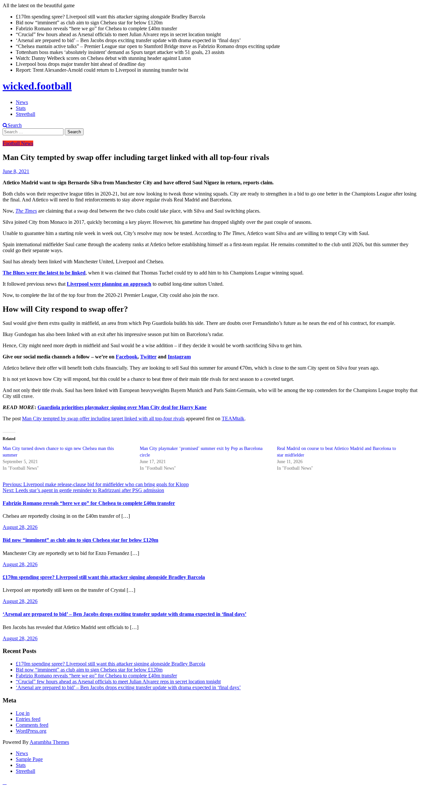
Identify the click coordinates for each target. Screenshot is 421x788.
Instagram (179, 356)
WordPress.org (31, 731)
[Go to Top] (5, 782)
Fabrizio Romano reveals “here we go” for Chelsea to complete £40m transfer (89, 503)
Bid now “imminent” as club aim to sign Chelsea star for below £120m (80, 540)
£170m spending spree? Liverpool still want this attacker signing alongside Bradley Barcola (104, 577)
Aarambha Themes (49, 742)
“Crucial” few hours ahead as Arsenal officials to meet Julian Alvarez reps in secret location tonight (118, 681)
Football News (18, 143)
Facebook (126, 356)
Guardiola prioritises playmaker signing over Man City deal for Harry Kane (122, 407)
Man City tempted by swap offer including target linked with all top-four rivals (103, 418)
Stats (21, 108)
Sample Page (29, 759)
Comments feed (32, 725)
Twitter (148, 356)
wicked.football (37, 86)
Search (15, 125)
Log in (23, 713)
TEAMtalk (233, 418)
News (22, 102)
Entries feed (28, 719)
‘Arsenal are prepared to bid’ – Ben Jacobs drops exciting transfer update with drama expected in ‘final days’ (124, 614)
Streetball (25, 114)
